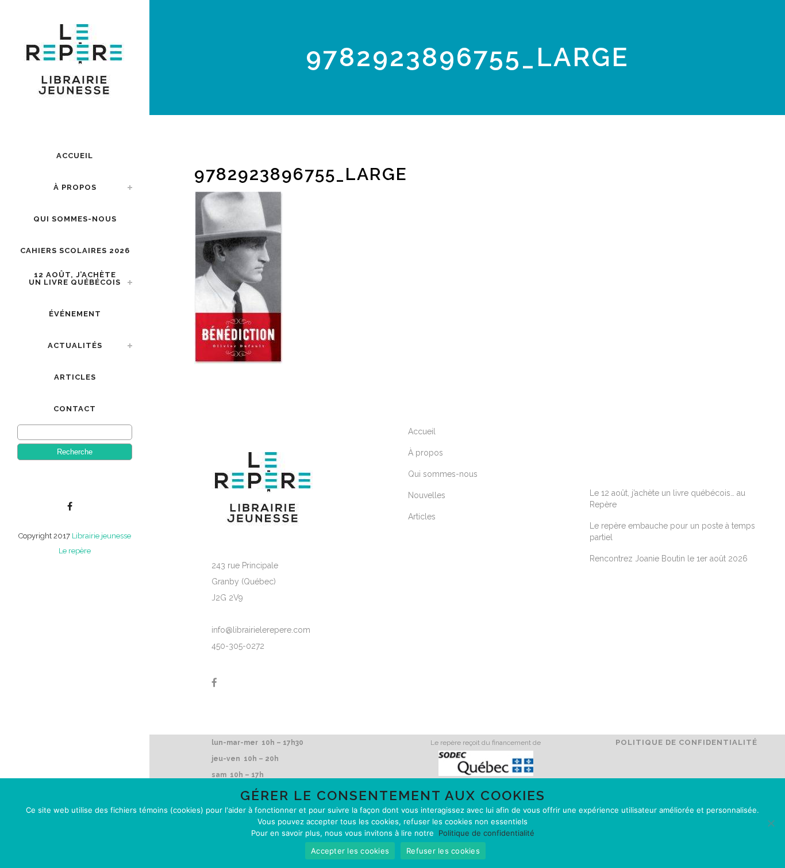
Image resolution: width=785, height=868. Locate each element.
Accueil (422, 431)
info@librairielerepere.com (260, 629)
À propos (425, 452)
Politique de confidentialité (686, 742)
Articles (422, 516)
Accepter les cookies (350, 850)
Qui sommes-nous (443, 474)
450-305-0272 (237, 646)
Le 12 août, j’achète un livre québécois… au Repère (667, 498)
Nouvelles (426, 495)
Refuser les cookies (443, 850)
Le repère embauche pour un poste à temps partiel (672, 531)
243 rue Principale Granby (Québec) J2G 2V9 (244, 581)
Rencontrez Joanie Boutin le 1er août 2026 (669, 558)
